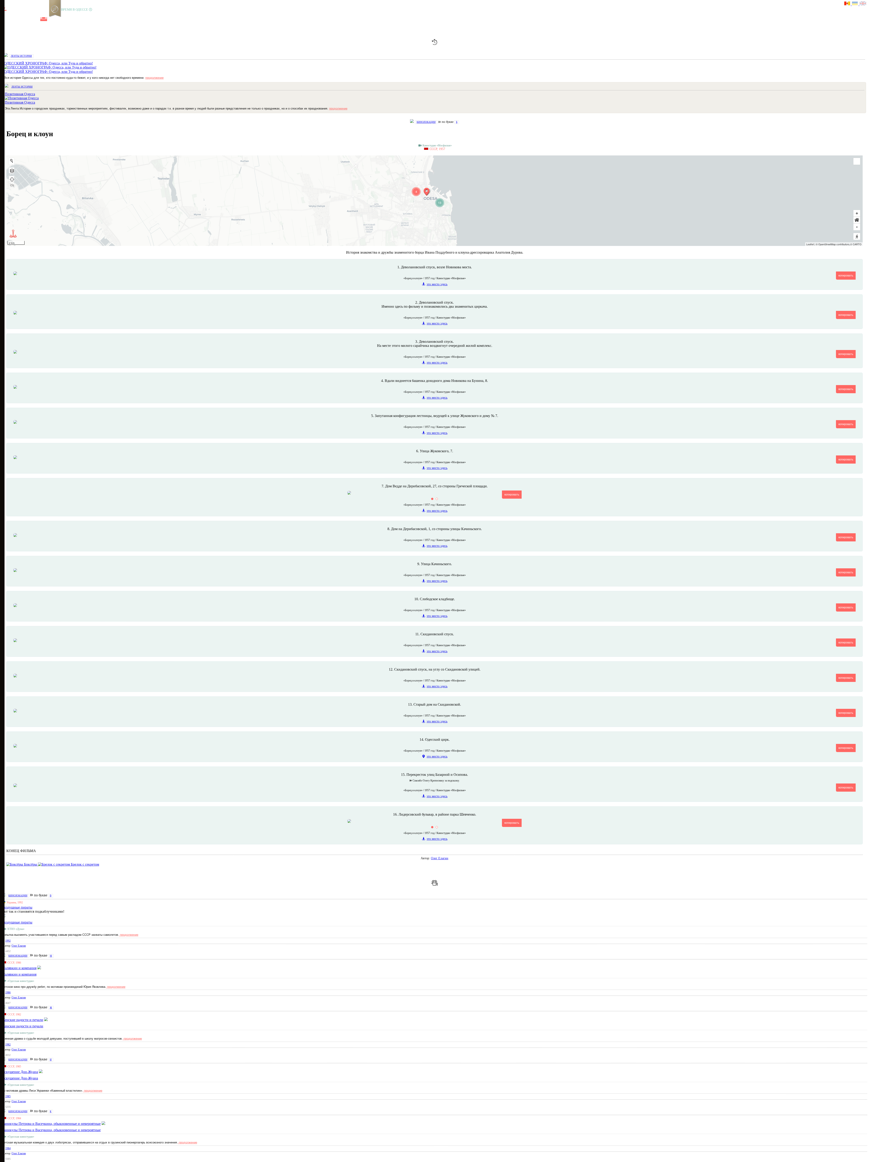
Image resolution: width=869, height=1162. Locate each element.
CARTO (857, 244)
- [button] (857, 226)
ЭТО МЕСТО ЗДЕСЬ (437, 284)
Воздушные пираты (17, 922)
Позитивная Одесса (20, 102)
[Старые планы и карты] (28, 19)
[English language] (863, 4)
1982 (8, 1044)
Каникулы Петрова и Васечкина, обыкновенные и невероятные (51, 1130)
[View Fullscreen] (856, 161)
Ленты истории (21, 56)
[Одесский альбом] (36, 19)
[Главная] (5, 19)
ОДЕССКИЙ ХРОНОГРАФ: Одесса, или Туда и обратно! (48, 72)
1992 (8, 940)
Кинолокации (426, 122)
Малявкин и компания (19, 974)
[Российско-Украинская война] (20, 19)
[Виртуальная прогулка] (51, 19)
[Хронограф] (13, 19)
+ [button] (857, 213)
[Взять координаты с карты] (11, 179)
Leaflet (810, 244)
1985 (8, 1096)
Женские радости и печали (22, 1026)
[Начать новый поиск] (11, 161)
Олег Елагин (439, 858)
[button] (856, 220)
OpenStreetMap (827, 244)
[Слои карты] (11, 170)
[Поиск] (59, 19)
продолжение (154, 77)
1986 (8, 992)
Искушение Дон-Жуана (20, 1078)
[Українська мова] (855, 4)
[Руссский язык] (848, 4)
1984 (8, 1148)
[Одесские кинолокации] (43, 19)
